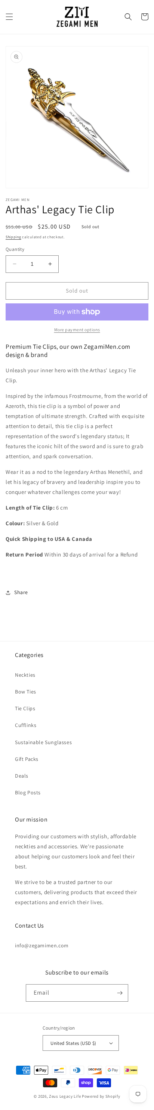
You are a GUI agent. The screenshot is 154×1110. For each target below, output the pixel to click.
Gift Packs (26, 759)
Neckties (25, 675)
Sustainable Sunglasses (43, 742)
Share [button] (21, 592)
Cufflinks (25, 725)
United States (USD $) (73, 1043)
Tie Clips (25, 708)
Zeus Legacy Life (65, 1096)
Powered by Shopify (101, 1096)
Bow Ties (25, 691)
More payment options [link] (77, 329)
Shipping (13, 237)
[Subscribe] (119, 993)
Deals (21, 775)
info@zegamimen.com (42, 945)
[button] (9, 17)
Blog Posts (28, 792)
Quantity (15, 249)
